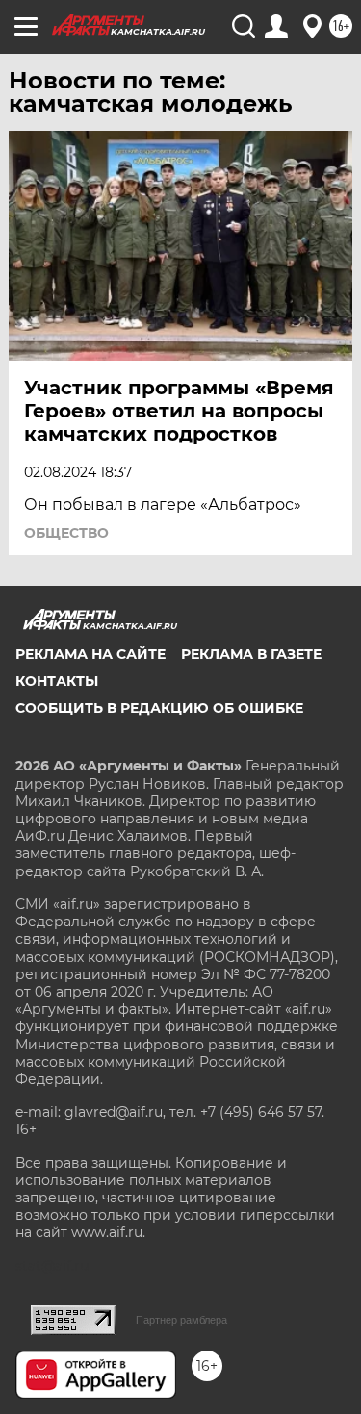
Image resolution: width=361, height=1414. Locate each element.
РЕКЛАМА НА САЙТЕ (90, 654)
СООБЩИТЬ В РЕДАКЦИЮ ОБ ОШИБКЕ (159, 708)
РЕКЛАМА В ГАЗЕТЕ (251, 654)
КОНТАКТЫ (56, 681)
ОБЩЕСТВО (66, 533)
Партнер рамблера (181, 1320)
